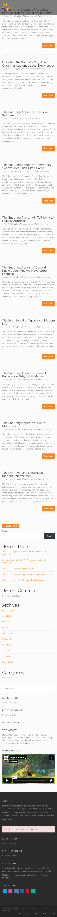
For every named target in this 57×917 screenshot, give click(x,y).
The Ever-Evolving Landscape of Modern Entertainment (24, 474)
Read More (48, 46)
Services (35, 913)
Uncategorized (31, 16)
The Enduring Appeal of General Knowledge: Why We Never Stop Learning (24, 271)
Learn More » (7, 819)
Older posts (10, 526)
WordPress (6, 911)
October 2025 (7, 610)
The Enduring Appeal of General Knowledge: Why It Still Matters (24, 374)
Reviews (44, 913)
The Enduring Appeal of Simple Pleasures (23, 424)
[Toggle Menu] (53, 7)
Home (21, 913)
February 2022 (7, 662)
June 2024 (6, 656)
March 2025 (7, 633)
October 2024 (7, 639)
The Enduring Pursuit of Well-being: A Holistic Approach (28, 219)
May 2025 (6, 622)
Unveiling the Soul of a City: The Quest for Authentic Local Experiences (28, 64)
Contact (52, 913)
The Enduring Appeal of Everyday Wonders (25, 113)
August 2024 (7, 645)
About (27, 913)
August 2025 (7, 616)
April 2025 (6, 627)
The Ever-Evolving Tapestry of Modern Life (28, 322)
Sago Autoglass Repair (12, 908)
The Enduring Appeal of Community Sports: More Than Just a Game (26, 166)
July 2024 (6, 651)
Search (5, 531)
